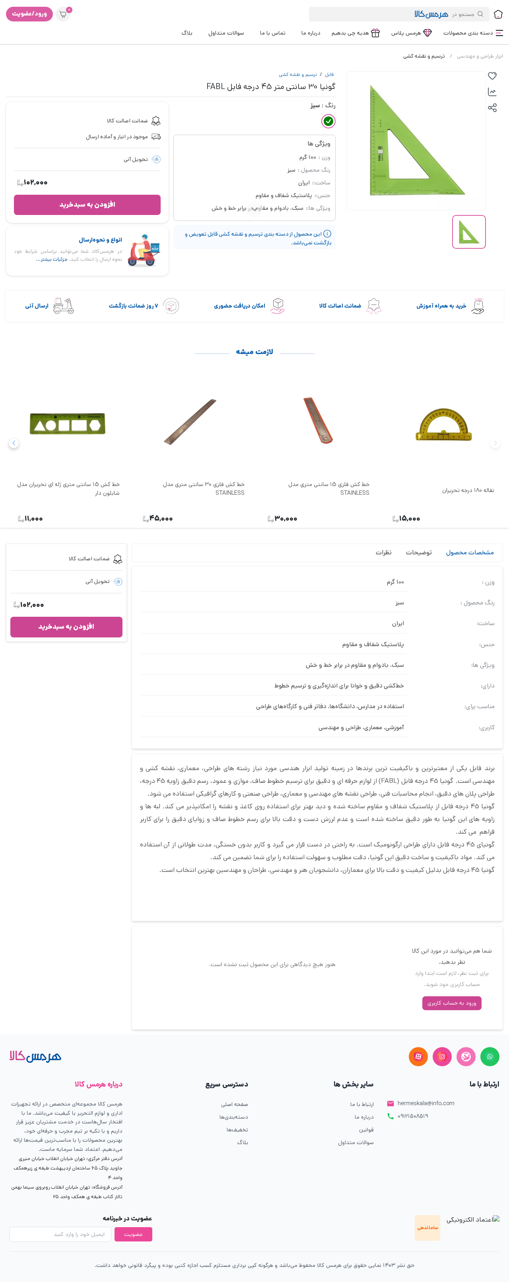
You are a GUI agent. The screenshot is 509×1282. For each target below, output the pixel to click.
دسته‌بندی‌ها (234, 1117)
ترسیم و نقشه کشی (298, 74)
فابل (329, 74)
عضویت (133, 1234)
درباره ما (364, 1117)
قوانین (366, 1130)
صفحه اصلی (234, 1104)
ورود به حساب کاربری (451, 1003)
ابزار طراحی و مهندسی (480, 56)
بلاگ (242, 1142)
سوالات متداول (356, 1142)
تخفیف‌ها (237, 1130)
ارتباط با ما (362, 1104)
